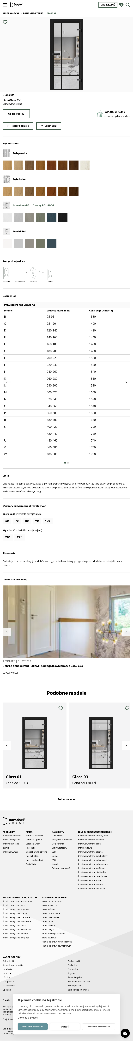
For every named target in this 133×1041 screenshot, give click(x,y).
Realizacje (31, 847)
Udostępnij (50, 126)
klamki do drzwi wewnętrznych (57, 941)
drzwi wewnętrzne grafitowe (91, 868)
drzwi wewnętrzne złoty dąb (91, 888)
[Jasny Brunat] (63, 165)
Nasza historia (33, 855)
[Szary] (30, 165)
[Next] (126, 382)
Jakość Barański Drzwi (36, 851)
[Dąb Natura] (8, 165)
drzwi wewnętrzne (12, 835)
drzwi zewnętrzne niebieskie (17, 921)
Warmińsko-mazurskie (79, 981)
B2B (54, 851)
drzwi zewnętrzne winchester (17, 929)
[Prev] (7, 382)
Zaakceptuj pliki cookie (33, 1026)
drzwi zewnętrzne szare (14, 925)
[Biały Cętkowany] (85, 165)
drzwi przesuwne (50, 917)
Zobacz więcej (67, 799)
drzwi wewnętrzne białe (89, 843)
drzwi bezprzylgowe (52, 901)
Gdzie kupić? (16, 113)
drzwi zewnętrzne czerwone (16, 917)
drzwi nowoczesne (51, 913)
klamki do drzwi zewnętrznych (56, 945)
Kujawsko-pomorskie (13, 965)
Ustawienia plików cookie (98, 1026)
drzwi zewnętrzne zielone (15, 933)
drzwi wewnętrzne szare (90, 880)
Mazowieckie (9, 985)
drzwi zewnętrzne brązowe (16, 909)
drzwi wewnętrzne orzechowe (92, 876)
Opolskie (7, 989)
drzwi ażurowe (49, 937)
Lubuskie (7, 973)
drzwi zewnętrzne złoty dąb (16, 937)
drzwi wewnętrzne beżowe (91, 839)
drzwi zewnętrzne (11, 839)
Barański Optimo (34, 839)
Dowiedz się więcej (28, 1017)
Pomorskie (73, 969)
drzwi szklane (48, 925)
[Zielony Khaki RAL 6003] (41, 217)
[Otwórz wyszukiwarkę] (127, 4)
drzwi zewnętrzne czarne (15, 913)
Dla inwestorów (59, 847)
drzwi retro (47, 921)
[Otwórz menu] (5, 4)
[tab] (65, 463)
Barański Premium (34, 835)
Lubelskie (7, 969)
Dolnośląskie (9, 961)
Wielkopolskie (75, 985)
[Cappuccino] (19, 165)
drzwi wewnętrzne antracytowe (93, 835)
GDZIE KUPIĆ (108, 4)
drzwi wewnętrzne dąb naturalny (93, 859)
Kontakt (55, 864)
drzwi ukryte (48, 929)
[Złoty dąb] (41, 165)
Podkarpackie (74, 961)
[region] (66, 382)
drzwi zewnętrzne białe (14, 905)
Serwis (55, 855)
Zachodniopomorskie (78, 989)
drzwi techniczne (11, 843)
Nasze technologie (35, 859)
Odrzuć (65, 1026)
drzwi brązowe (85, 847)
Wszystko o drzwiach (62, 839)
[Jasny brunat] (63, 191)
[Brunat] (74, 165)
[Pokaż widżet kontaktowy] (125, 1033)
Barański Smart (33, 843)
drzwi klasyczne (49, 905)
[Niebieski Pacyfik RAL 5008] (52, 217)
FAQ (54, 859)
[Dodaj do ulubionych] (5, 22)
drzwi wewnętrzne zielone (90, 884)
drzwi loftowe (48, 909)
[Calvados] (52, 165)
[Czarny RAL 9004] (63, 217)
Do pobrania (58, 843)
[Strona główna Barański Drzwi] (16, 4)
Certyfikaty (31, 864)
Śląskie (71, 973)
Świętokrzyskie (75, 977)
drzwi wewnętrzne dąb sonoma (93, 864)
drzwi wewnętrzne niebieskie (92, 872)
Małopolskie (8, 981)
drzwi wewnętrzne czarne (90, 851)
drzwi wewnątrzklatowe (53, 933)
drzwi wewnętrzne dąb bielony (92, 855)
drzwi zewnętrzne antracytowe (17, 901)
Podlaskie (72, 965)
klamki (6, 847)
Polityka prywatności (61, 868)
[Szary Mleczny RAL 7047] (19, 217)
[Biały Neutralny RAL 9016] (8, 217)
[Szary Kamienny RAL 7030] (30, 217)
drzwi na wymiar (10, 851)
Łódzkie (6, 977)
